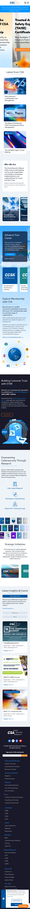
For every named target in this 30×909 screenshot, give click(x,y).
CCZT (6, 819)
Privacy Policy (10, 896)
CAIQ (6, 858)
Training (21, 254)
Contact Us (8, 872)
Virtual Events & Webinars (12, 841)
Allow (16, 904)
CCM (6, 855)
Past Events (8, 831)
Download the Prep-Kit (10, 50)
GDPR (6, 864)
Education (8, 835)
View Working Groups (11, 788)
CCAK (6, 816)
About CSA (8, 869)
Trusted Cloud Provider (12, 803)
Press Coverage (9, 877)
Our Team (8, 884)
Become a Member (10, 769)
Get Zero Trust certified (7, 210)
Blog (6, 838)
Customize (16, 900)
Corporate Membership (12, 761)
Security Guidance (10, 853)
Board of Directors (10, 887)
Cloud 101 (8, 846)
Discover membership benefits (12, 337)
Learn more (8, 259)
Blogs (15, 617)
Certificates (8, 808)
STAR (6, 861)
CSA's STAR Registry (20, 392)
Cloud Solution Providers (12, 767)
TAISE (6, 811)
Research (8, 782)
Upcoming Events (10, 826)
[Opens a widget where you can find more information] (23, 906)
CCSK (6, 813)
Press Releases (9, 874)
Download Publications (12, 785)
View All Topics (9, 791)
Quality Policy (9, 880)
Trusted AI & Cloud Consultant (14, 797)
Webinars (15, 613)
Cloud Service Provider (11, 800)
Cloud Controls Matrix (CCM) (13, 399)
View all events (7, 608)
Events (7, 823)
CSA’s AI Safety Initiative (8, 205)
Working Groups (10, 779)
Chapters (7, 776)
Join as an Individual (11, 773)
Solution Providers (10, 764)
